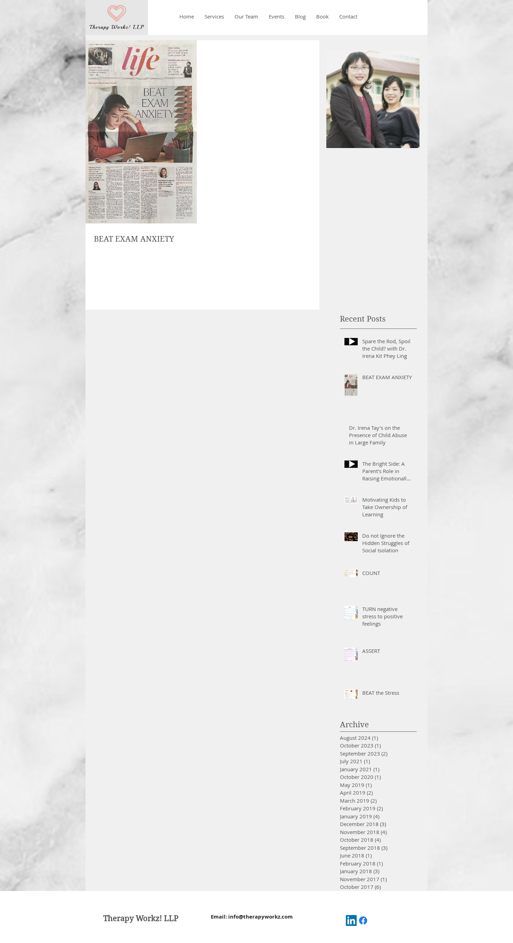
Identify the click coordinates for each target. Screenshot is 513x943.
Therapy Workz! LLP (140, 918)
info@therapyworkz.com (260, 916)
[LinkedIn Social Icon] (351, 920)
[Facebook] (363, 920)
